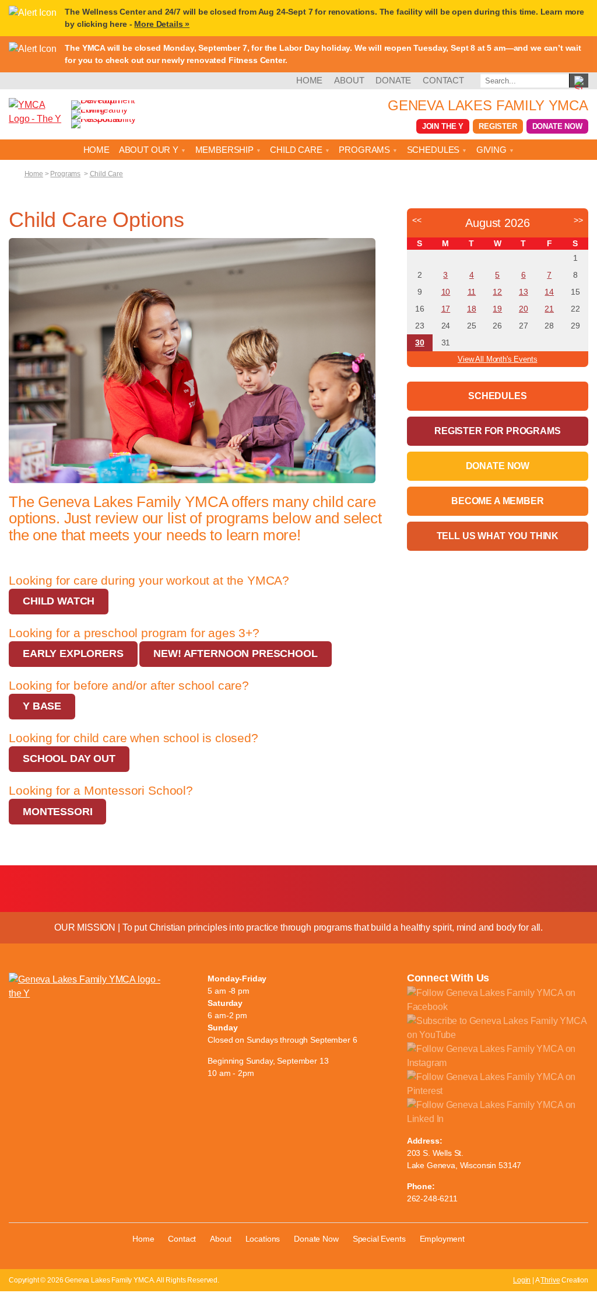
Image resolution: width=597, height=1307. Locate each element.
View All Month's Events (497, 359)
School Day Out (69, 758)
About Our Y (150, 150)
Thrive (550, 1280)
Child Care (297, 150)
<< (417, 220)
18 (471, 308)
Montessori (57, 811)
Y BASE (42, 706)
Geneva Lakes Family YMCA (488, 105)
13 (523, 291)
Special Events (379, 1238)
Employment (442, 1238)
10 (446, 291)
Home (309, 80)
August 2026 (497, 222)
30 (419, 342)
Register (498, 126)
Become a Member (497, 501)
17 (446, 308)
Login (522, 1280)
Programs (365, 150)
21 (549, 308)
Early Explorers (73, 653)
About (349, 80)
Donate (393, 80)
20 (523, 308)
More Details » (161, 24)
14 (549, 291)
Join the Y (442, 126)
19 (497, 308)
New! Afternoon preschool (235, 653)
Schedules (434, 150)
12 (497, 291)
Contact (443, 80)
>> (578, 220)
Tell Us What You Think (498, 536)
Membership (225, 150)
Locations (262, 1238)
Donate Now (557, 126)
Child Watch (58, 601)
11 (472, 291)
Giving (492, 150)
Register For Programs (497, 431)
